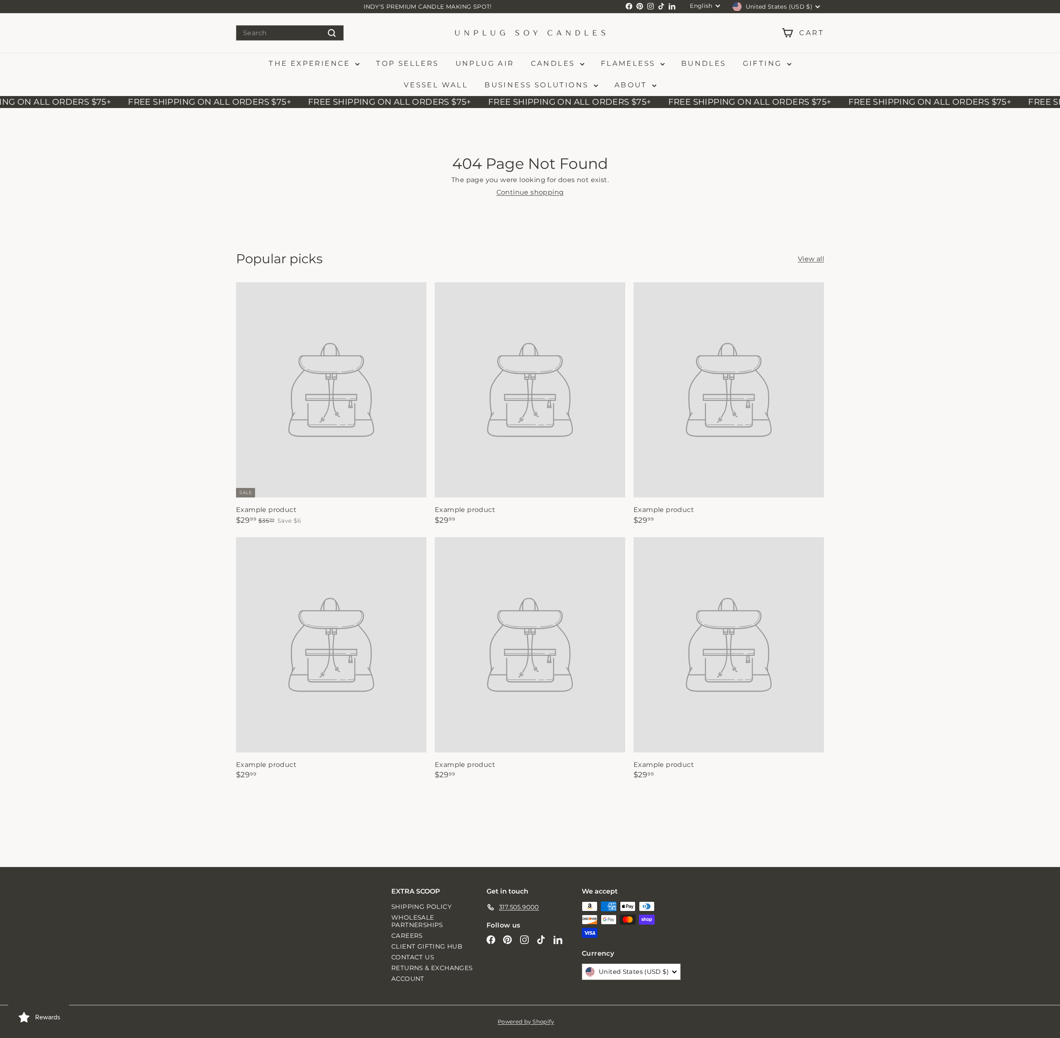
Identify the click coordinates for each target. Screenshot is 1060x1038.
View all (811, 259)
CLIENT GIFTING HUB (426, 946)
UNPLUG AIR (484, 63)
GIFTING (764, 63)
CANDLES (554, 63)
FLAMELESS (629, 63)
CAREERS (407, 935)
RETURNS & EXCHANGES (432, 968)
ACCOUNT (407, 979)
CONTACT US (412, 957)
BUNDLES (703, 63)
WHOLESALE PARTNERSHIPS (417, 921)
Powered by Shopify (526, 1021)
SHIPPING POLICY (421, 907)
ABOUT (632, 85)
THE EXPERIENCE (311, 63)
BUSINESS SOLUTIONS (538, 85)
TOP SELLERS (407, 63)
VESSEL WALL (436, 85)
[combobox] (290, 33)
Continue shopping (530, 192)
